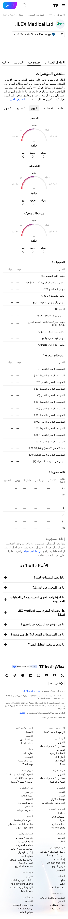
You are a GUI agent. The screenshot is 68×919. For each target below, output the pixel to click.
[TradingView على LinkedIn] (30, 675)
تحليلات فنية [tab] (34, 62)
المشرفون (60, 869)
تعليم (62, 883)
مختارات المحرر (57, 887)
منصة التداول (26, 891)
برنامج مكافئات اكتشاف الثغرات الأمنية (21, 861)
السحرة (61, 901)
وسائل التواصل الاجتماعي (52, 851)
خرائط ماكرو (58, 824)
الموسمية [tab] (18, 62)
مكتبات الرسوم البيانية (22, 880)
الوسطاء (29, 757)
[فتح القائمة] (63, 5)
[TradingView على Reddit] (7, 675)
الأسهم (61, 742)
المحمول (60, 837)
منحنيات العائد (58, 816)
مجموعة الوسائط (24, 810)
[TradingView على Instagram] (38, 675)
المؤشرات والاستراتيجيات (52, 897)
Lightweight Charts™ (22, 883)
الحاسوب (60, 841)
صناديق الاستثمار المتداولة (52, 746)
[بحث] (24, 5)
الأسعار (29, 735)
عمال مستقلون (57, 904)
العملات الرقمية (57, 753)
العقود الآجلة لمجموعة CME (19, 774)
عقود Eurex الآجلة (24, 778)
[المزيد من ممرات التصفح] (50, 14)
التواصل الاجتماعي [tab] (55, 62)
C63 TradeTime (24, 827)
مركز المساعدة (25, 802)
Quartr (22, 713)
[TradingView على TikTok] (15, 675)
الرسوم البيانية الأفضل (54, 732)
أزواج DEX (59, 760)
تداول (62, 880)
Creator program (56, 862)
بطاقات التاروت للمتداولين (20, 824)
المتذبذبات (59, 262)
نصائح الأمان (27, 856)
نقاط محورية (58, 472)
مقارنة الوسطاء (25, 760)
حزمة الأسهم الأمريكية (22, 781)
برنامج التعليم (26, 912)
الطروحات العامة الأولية (53, 802)
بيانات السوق (26, 739)
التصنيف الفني (17, 99)
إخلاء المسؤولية (25, 841)
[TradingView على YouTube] (46, 675)
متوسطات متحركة (55, 355)
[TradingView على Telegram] (22, 675)
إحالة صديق (59, 859)
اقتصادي (61, 792)
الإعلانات (29, 901)
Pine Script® (58, 827)
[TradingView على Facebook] (54, 675)
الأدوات (29, 876)
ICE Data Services (32, 691)
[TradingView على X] (62, 675)
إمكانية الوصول (25, 852)
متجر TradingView (23, 820)
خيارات (61, 820)
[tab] (47, 108)
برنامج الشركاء (25, 908)
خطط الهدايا (27, 743)
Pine (62, 764)
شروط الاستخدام (33, 551)
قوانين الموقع (58, 866)
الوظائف (29, 806)
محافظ (61, 813)
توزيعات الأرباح (58, 799)
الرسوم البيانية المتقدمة (21, 887)
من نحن (29, 792)
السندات (61, 749)
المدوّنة (29, 799)
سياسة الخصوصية (24, 845)
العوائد (62, 795)
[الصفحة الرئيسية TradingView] (56, 5)
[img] (18, 34)
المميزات (28, 732)
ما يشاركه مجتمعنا (56, 855)
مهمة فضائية (27, 795)
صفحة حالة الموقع (24, 866)
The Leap (27, 764)
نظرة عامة (27, 753)
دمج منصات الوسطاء (23, 904)
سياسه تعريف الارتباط (22, 848)
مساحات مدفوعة (56, 908)
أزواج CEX (59, 757)
